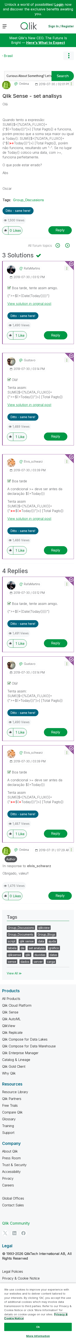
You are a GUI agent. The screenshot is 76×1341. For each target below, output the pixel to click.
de (22, 948)
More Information (38, 1336)
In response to (27, 866)
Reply (60, 230)
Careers (8, 1185)
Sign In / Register (61, 26)
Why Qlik (9, 1073)
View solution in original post (29, 303)
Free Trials (10, 1105)
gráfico (54, 948)
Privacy (8, 1178)
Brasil (8, 56)
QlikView (8, 1026)
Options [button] (68, 56)
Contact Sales (13, 1205)
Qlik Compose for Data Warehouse (29, 1046)
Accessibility (11, 1171)
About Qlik (10, 1151)
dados (24, 961)
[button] (71, 83)
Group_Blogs (46, 934)
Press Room (11, 1158)
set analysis (37, 948)
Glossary (9, 1119)
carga (51, 961)
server (38, 961)
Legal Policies (12, 1271)
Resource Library (15, 1092)
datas (53, 955)
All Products (11, 998)
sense (12, 961)
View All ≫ (14, 973)
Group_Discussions (28, 200)
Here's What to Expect (45, 42)
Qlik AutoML (11, 1019)
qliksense (14, 955)
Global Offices (13, 1198)
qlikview (44, 927)
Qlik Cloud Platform (16, 1005)
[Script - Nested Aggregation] (67, 245)
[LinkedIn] (14, 1233)
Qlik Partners (11, 1099)
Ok (38, 1326)
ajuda (52, 941)
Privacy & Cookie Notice (21, 1278)
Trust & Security (14, 1165)
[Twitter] (5, 1233)
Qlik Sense (10, 1012)
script (11, 941)
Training (8, 1126)
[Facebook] (23, 1233)
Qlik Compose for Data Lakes (25, 1039)
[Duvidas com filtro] (60, 245)
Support (8, 1132)
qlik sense (27, 941)
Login (59, 4)
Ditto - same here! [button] (18, 210)
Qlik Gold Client (13, 1066)
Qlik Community (16, 1223)
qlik (27, 955)
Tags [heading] (12, 917)
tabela (12, 948)
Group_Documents (20, 934)
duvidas (39, 955)
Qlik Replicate (12, 1032)
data (41, 941)
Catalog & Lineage (16, 1060)
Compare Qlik (12, 1112)
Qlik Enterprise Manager (20, 1053)
